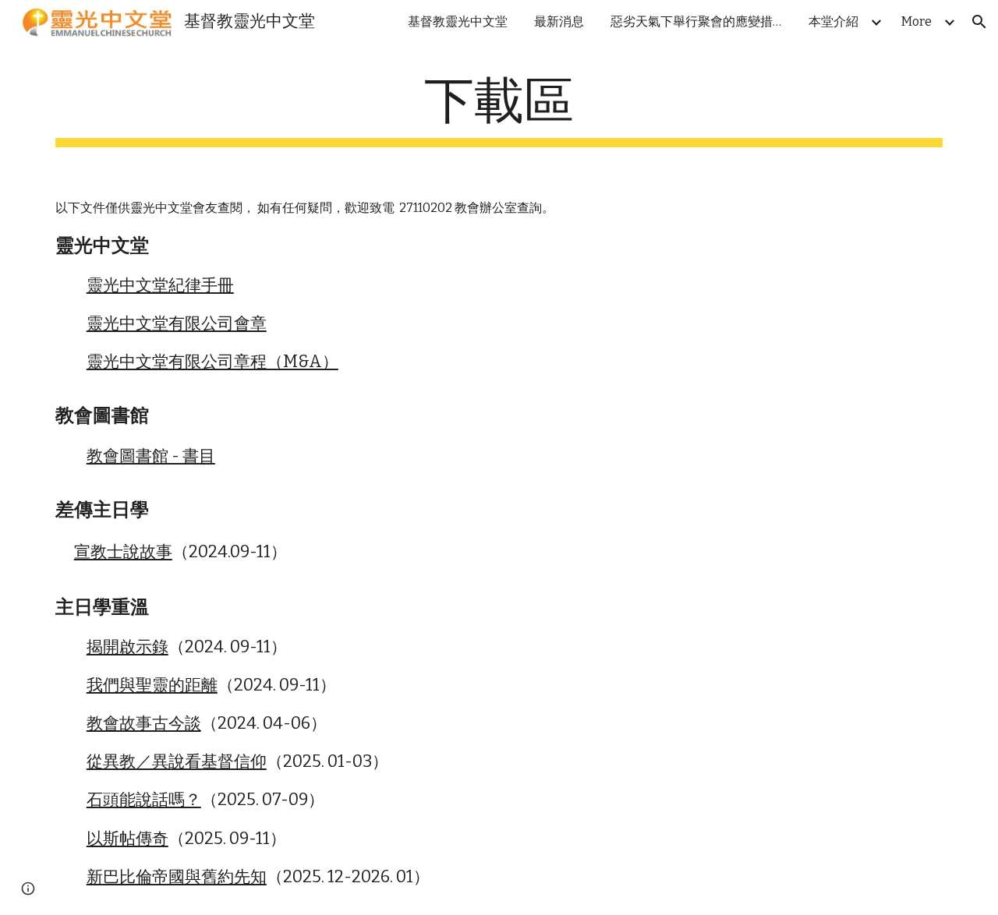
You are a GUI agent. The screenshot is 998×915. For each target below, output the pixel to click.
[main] (499, 109)
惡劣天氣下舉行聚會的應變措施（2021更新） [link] (700, 21)
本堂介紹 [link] (833, 21)
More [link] (916, 21)
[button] (979, 22)
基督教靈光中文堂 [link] (458, 21)
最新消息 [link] (559, 21)
